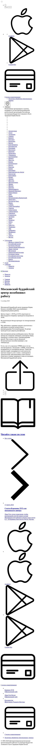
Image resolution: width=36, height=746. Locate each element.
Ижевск (11, 158)
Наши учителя (13, 249)
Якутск (10, 237)
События (7, 264)
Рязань (10, 203)
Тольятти (11, 220)
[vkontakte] (5, 392)
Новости (11, 266)
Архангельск (12, 131)
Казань (10, 162)
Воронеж (11, 151)
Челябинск (11, 232)
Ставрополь (12, 215)
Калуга (10, 165)
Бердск (10, 143)
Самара (10, 204)
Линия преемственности (16, 247)
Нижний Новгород (14, 191)
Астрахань (11, 134)
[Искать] (9, 7)
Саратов (11, 208)
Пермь (10, 196)
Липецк (11, 179)
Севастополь (12, 210)
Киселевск (11, 170)
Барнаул (11, 138)
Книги (10, 259)
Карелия (11, 167)
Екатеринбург (13, 157)
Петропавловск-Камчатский (17, 198)
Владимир (11, 148)
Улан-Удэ (11, 225)
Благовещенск (13, 145)
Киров (10, 169)
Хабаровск (11, 230)
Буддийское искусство (15, 256)
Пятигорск (11, 199)
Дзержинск (12, 155)
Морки (10, 184)
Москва (7, 107)
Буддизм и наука (13, 254)
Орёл (10, 194)
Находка (11, 187)
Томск (10, 222)
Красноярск (12, 175)
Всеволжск (12, 153)
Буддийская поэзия (14, 257)
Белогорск (11, 141)
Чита (10, 234)
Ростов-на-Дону (13, 201)
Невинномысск (13, 189)
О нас (6, 263)
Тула (9, 223)
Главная (7, 279)
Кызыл (10, 177)
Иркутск (11, 160)
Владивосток (12, 146)
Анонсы (11, 268)
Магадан (11, 181)
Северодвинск (13, 211)
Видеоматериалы (14, 261)
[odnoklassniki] (5, 394)
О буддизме (8, 240)
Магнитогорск (13, 182)
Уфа (9, 228)
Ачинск (11, 136)
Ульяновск (11, 227)
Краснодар (11, 174)
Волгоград (11, 150)
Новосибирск (12, 192)
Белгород (11, 139)
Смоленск (11, 213)
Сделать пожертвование (12, 97)
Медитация (12, 251)
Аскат (10, 133)
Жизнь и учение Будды (16, 242)
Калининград (12, 163)
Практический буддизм (16, 252)
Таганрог (11, 216)
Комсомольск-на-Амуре (16, 172)
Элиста (10, 235)
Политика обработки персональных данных (19, 737)
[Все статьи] (20, 500)
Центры (7, 281)
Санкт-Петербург (14, 206)
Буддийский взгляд (14, 244)
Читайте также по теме (13, 434)
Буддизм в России (14, 245)
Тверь (10, 218)
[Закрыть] (11, 7)
